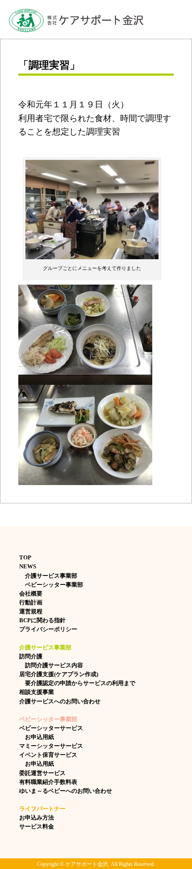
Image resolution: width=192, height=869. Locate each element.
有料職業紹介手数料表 (48, 782)
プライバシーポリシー (48, 629)
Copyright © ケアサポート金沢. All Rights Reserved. (96, 864)
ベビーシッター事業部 (51, 584)
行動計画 (30, 602)
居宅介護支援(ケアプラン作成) (58, 674)
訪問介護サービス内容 (51, 665)
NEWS (27, 566)
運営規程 (30, 611)
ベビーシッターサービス (51, 728)
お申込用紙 (36, 737)
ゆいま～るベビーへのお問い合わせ (65, 790)
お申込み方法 (36, 817)
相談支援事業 (36, 692)
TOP (25, 557)
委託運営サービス (42, 773)
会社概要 (30, 593)
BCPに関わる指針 (42, 620)
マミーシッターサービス (51, 746)
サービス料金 (36, 826)
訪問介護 (30, 656)
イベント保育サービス (48, 754)
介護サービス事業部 (48, 575)
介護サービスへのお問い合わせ (59, 701)
